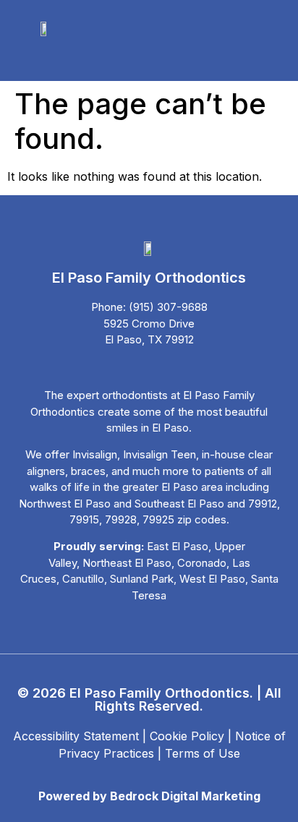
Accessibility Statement (76, 736)
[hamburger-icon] (54, 56)
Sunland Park (142, 579)
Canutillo (83, 579)
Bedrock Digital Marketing (185, 796)
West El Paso (212, 579)
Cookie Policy (187, 736)
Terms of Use (202, 753)
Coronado (201, 563)
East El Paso (177, 546)
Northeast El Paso (126, 563)
